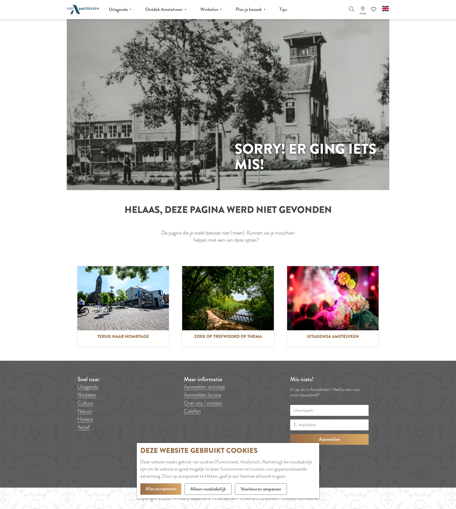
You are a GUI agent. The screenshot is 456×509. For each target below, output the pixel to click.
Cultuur (85, 403)
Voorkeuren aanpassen (261, 488)
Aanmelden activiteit (204, 387)
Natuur (84, 411)
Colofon (192, 411)
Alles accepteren (160, 488)
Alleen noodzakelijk (208, 488)
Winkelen (86, 395)
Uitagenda (87, 387)
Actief (83, 427)
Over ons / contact (203, 403)
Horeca (85, 419)
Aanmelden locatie (202, 395)
